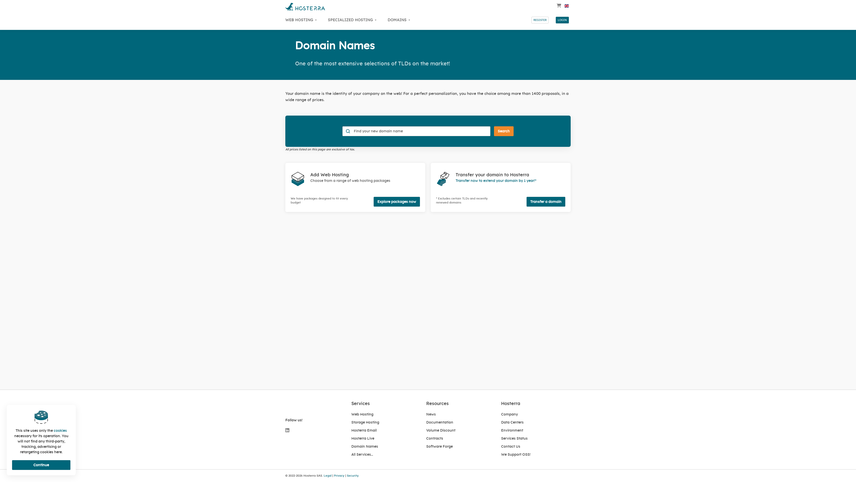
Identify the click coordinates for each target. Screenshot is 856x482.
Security (352, 475)
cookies (60, 430)
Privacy (339, 475)
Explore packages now (396, 202)
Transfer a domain (546, 202)
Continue (41, 465)
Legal (327, 475)
